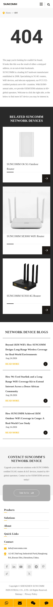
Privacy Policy (31, 594)
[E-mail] (19, 603)
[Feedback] (46, 603)
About (7, 525)
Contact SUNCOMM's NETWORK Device (26, 459)
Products (9, 509)
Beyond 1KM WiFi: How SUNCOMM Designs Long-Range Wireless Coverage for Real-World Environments (26, 349)
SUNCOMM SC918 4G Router (24, 295)
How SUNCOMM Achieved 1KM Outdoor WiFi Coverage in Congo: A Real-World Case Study (24, 418)
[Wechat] (33, 603)
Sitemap (18, 594)
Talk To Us (24, 493)
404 (16, 13)
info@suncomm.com (17, 548)
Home (8, 13)
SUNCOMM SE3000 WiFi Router (25, 236)
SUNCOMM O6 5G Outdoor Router (22, 166)
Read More (12, 364)
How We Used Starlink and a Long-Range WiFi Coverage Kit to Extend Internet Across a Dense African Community (24, 384)
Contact (8, 541)
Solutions (9, 517)
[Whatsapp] (6, 603)
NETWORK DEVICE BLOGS (26, 332)
